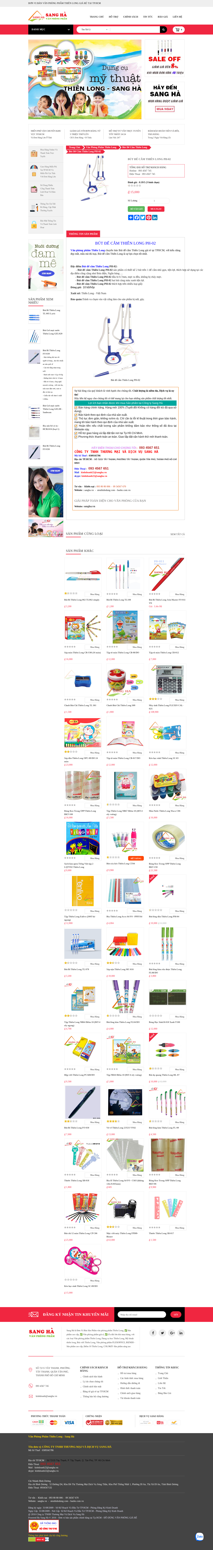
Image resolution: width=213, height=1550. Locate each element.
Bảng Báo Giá (164, 1393)
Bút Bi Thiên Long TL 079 (76, 969)
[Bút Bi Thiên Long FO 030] (34, 452)
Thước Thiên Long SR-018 (76, 1180)
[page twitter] (162, 1332)
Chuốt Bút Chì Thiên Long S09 (120, 705)
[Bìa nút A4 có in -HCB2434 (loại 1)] (34, 432)
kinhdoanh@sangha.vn (46, 1396)
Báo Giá (163, 17)
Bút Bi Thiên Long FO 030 (76, 1127)
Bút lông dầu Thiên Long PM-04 (164, 916)
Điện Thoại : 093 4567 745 (142, 174)
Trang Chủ (97, 17)
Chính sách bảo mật (92, 1386)
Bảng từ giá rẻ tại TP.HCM (95, 1391)
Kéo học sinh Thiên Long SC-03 (164, 758)
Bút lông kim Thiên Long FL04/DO (123, 1022)
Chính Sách (130, 17)
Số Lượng (132, 200)
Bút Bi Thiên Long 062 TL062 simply (82, 600)
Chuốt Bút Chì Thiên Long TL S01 (80, 705)
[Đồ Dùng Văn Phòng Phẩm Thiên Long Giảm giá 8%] (165, 58)
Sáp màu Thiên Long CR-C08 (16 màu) (82, 652)
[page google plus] (171, 1332)
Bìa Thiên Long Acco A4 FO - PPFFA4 (124, 916)
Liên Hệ (177, 17)
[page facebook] (153, 1332)
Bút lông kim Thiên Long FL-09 (164, 1127)
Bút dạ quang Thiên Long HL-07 (164, 1075)
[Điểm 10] (45, 528)
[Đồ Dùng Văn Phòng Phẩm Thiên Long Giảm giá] (165, 100)
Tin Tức (148, 17)
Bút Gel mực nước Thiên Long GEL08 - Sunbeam (52, 409)
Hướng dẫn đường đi (130, 1383)
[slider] (134, 185)
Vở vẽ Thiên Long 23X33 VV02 (121, 1127)
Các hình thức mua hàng (131, 1378)
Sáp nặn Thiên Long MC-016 (120, 969)
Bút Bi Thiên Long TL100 (118, 600)
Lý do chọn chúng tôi (93, 1381)
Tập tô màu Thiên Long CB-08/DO (122, 652)
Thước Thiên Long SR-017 (161, 1233)
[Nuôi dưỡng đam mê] (45, 265)
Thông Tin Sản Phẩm (83, 234)
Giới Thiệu (163, 1378)
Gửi (176, 1315)
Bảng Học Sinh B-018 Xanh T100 (164, 1022)
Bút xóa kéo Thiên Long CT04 (120, 863)
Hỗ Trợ (113, 17)
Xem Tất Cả (177, 534)
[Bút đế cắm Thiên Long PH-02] (94, 200)
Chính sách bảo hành (92, 1376)
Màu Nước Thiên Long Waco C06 (164, 811)
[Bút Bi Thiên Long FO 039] (34, 357)
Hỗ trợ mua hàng (128, 1373)
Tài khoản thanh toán (130, 1398)
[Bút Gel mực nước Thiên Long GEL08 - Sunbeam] (34, 412)
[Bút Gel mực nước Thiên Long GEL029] (34, 337)
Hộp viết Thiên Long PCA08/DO (79, 1075)
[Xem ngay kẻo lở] (45, 491)
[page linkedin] (181, 1332)
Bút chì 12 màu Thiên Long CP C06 (80, 1233)
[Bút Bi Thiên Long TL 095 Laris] (34, 316)
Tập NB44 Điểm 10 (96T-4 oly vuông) (124, 1075)
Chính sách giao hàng (130, 1393)
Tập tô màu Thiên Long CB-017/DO (123, 758)
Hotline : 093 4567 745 (140, 171)
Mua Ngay (156, 209)
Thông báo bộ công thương (95, 1396)
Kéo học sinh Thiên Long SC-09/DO (81, 1286)
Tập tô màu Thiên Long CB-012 (164, 652)
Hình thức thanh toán (130, 1388)
